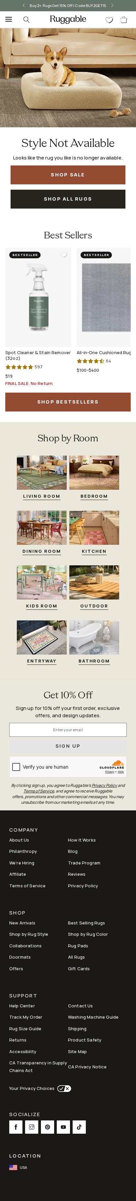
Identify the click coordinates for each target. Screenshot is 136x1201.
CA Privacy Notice (87, 1067)
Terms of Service (27, 886)
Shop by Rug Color (88, 934)
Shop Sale (68, 174)
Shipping (77, 1029)
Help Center (22, 1006)
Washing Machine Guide (93, 1017)
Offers (16, 969)
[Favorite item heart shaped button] (64, 255)
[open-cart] (124, 20)
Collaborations (25, 946)
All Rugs (76, 957)
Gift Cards (79, 969)
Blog (73, 851)
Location (25, 1155)
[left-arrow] (21, 5)
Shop (17, 913)
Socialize (24, 1115)
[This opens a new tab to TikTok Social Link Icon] (79, 1127)
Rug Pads (78, 946)
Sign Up (68, 745)
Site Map (77, 1051)
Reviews (76, 874)
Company (23, 830)
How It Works (82, 840)
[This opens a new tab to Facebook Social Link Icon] (15, 1127)
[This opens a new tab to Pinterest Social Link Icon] (47, 1127)
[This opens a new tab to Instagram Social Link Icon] (31, 1127)
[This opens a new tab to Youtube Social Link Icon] (63, 1127)
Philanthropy (23, 851)
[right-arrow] (115, 5)
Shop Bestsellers (68, 401)
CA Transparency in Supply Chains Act (38, 1066)
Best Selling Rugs (86, 923)
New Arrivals (22, 923)
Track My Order (25, 1017)
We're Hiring (21, 863)
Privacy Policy (83, 886)
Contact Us (80, 1006)
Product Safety (84, 1040)
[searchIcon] (26, 19)
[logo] (68, 19)
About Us (19, 840)
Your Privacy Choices (31, 1088)
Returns (17, 1040)
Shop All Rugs (68, 198)
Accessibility (22, 1051)
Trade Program (84, 863)
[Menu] (6, 19)
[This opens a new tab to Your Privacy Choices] (62, 1088)
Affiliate (17, 874)
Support (23, 996)
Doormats (20, 957)
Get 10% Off (68, 696)
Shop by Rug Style (29, 934)
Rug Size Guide (25, 1029)
